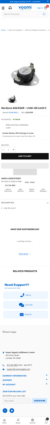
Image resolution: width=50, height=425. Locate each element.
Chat (27, 182)
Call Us (28, 295)
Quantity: (5, 145)
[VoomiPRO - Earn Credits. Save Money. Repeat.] (25, 22)
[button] (25, 172)
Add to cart (25, 156)
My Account (9, 384)
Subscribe (39, 401)
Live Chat (28, 305)
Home (3, 30)
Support (7, 380)
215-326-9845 (10, 185)
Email (32, 182)
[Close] (48, 1)
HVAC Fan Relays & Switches (35, 30)
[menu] (2, 7)
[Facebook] (5, 410)
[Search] (45, 14)
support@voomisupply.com (18, 369)
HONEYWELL (13, 112)
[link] (18, 421)
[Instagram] (11, 410)
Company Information (15, 376)
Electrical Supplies (15, 30)
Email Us (28, 314)
